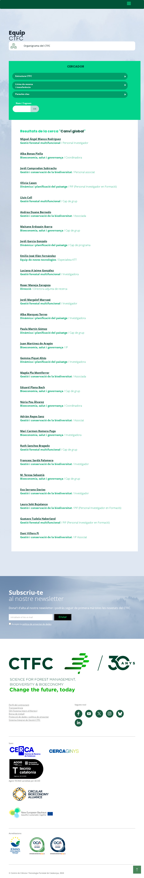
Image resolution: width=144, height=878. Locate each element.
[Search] (35, 109)
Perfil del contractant (19, 704)
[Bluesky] (121, 716)
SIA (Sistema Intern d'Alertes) (23, 710)
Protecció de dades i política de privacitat (29, 716)
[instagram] (111, 716)
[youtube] (90, 716)
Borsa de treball (16, 713)
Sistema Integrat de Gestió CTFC (24, 719)
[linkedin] (79, 725)
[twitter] (100, 716)
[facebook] (80, 716)
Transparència (16, 707)
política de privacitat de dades (36, 624)
